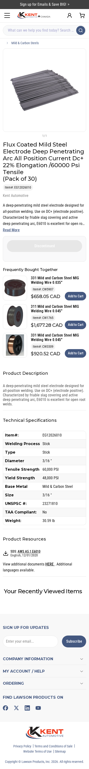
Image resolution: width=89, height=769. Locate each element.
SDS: (25, 553)
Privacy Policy (22, 746)
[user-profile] (69, 15)
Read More (11, 230)
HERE (50, 564)
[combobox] (44, 30)
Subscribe (74, 641)
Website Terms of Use (37, 751)
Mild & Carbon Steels (25, 43)
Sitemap (60, 751)
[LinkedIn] (27, 708)
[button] (37, 136)
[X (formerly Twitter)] (16, 708)
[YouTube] (38, 708)
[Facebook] (5, 708)
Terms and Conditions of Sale (53, 746)
